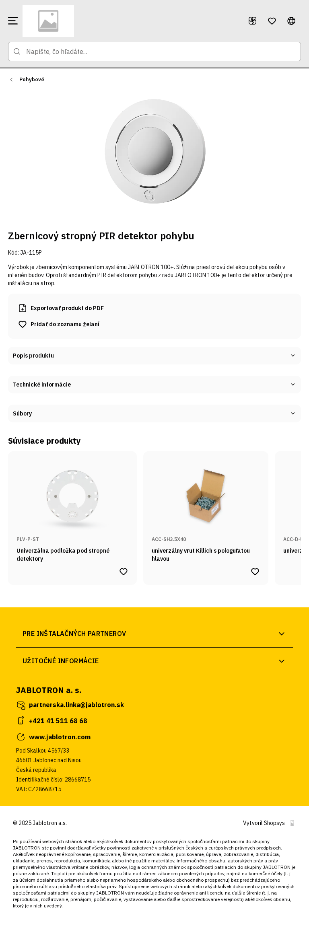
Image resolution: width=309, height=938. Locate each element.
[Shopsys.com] (292, 823)
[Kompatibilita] (252, 21)
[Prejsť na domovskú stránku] (130, 21)
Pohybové (31, 79)
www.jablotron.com (60, 737)
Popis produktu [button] (33, 355)
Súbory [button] (22, 413)
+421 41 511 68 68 (58, 721)
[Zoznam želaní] (272, 21)
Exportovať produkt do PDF (67, 308)
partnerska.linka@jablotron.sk (76, 705)
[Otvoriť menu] (13, 21)
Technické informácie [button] (42, 384)
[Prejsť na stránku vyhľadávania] (17, 51)
